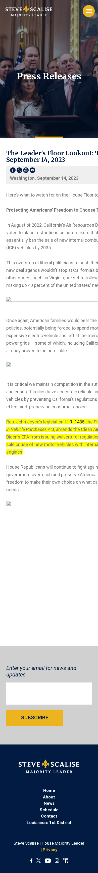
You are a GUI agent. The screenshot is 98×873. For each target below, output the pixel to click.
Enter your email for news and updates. (41, 671)
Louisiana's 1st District (49, 822)
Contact (49, 816)
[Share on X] (19, 171)
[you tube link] (48, 860)
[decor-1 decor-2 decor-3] (89, 11)
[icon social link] (65, 860)
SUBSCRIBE (34, 718)
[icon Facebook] (31, 860)
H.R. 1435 (74, 421)
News (49, 803)
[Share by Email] (32, 171)
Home (49, 790)
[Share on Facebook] (13, 171)
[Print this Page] (26, 171)
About (49, 796)
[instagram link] (57, 860)
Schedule (49, 809)
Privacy (50, 849)
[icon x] (38, 860)
